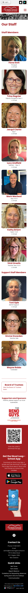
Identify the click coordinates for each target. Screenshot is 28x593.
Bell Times (14, 566)
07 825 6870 (16, 546)
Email (15, 67)
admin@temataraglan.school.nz (14, 551)
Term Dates (14, 569)
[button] (6, 2)
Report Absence (14, 571)
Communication (14, 578)
